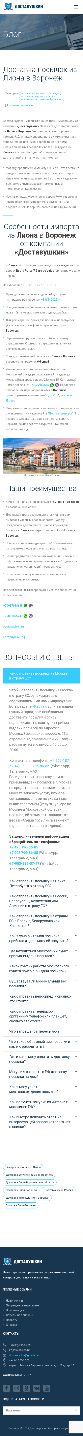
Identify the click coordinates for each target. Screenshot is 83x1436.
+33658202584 (50, 299)
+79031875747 (13, 616)
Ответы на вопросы (19, 1315)
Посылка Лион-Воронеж (21, 1205)
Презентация (15, 1310)
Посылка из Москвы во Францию (40, 99)
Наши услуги (14, 1300)
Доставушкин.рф (60, 413)
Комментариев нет (21, 105)
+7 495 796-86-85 (23, 847)
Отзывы (11, 1324)
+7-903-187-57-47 (24, 863)
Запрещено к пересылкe (22, 1305)
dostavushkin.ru (13, 626)
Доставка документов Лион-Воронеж (29, 1174)
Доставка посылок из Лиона (37, 96)
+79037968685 (39, 385)
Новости (12, 1320)
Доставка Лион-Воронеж (21, 1190)
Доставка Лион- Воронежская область (30, 1182)
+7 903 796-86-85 (23, 852)
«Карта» (39, 706)
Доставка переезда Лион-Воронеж (27, 1197)
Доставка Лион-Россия (58, 1190)
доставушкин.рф (14, 637)
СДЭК (50, 395)
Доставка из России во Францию (39, 93)
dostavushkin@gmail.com (24, 1355)
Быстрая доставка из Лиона (23, 1167)
